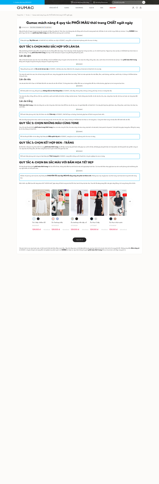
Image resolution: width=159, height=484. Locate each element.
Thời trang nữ (54, 156)
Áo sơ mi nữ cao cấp (42, 69)
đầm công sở (135, 248)
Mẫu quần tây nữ (53, 136)
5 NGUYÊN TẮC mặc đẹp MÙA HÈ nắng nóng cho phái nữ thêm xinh (69, 176)
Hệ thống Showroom (101, 2)
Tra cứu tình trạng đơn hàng (81, 2)
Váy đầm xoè (34, 40)
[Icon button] (133, 7)
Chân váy (52, 114)
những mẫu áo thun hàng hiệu (52, 91)
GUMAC (131, 31)
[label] (25, 7)
